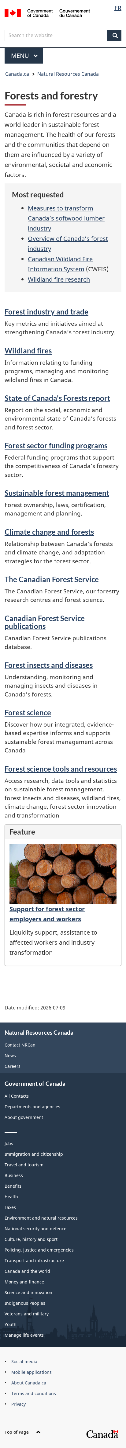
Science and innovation (28, 1292)
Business (14, 1175)
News (10, 1055)
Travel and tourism (24, 1165)
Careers (12, 1066)
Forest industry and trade (46, 311)
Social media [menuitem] (24, 1361)
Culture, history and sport (31, 1239)
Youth (11, 1324)
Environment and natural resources (41, 1218)
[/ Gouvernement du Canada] (47, 12)
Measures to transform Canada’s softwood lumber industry (66, 218)
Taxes (10, 1207)
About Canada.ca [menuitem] (28, 1383)
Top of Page (17, 1432)
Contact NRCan (20, 1045)
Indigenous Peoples (25, 1303)
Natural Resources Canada (68, 74)
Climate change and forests (49, 531)
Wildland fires (28, 350)
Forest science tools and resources (61, 768)
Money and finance (24, 1282)
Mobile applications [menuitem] (31, 1372)
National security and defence (35, 1228)
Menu (21, 55)
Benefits (13, 1186)
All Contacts (17, 1096)
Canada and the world (27, 1271)
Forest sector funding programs (56, 445)
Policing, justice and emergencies (39, 1250)
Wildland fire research (59, 279)
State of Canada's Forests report (57, 398)
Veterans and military (27, 1314)
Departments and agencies (32, 1106)
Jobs (9, 1143)
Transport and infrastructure (34, 1260)
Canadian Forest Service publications (45, 622)
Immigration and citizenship (34, 1154)
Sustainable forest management (57, 492)
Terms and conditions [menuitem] (33, 1393)
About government (24, 1117)
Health (11, 1197)
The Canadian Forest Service (52, 579)
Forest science (28, 712)
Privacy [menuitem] (18, 1404)
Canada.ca (17, 74)
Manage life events (24, 1335)
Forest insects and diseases (49, 665)
